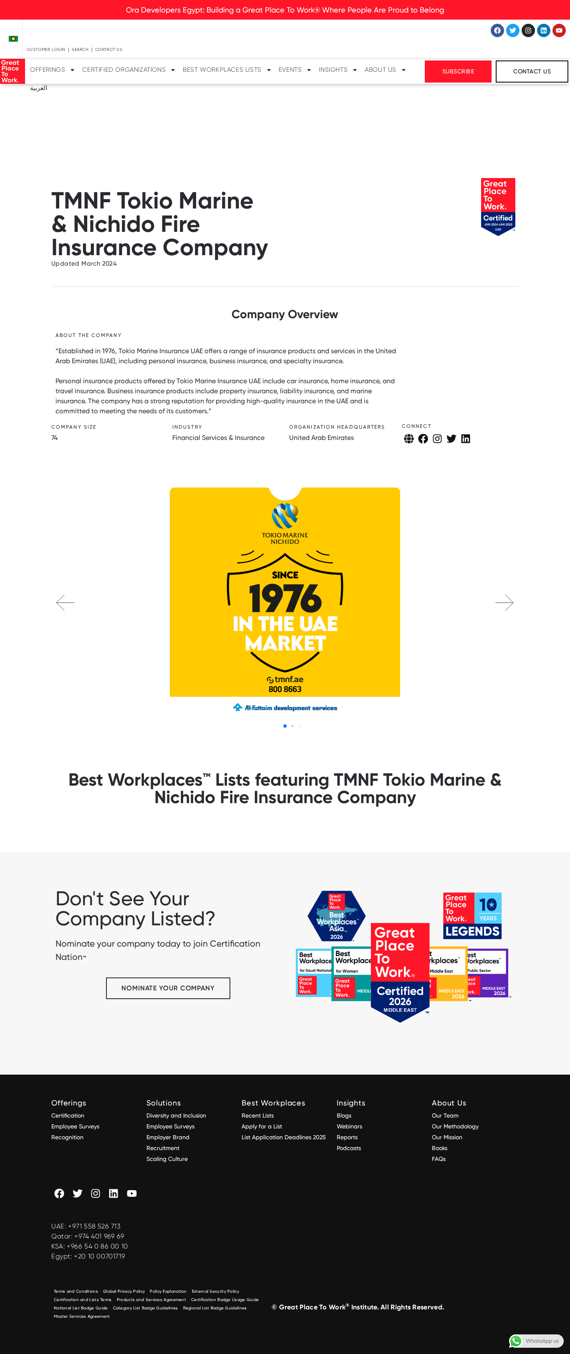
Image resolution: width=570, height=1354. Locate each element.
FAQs (439, 1159)
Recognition (67, 1137)
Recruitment (162, 1148)
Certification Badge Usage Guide (225, 1299)
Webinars (349, 1126)
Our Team (445, 1115)
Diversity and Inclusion (176, 1115)
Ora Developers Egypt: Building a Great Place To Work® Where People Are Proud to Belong (285, 9)
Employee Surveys (75, 1126)
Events (290, 69)
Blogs (344, 1115)
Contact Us (109, 49)
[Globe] (409, 439)
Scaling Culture (167, 1159)
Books (439, 1148)
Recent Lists (258, 1115)
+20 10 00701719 (99, 1256)
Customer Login (46, 49)
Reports (347, 1137)
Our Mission (447, 1137)
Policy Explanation (168, 1291)
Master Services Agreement (82, 1316)
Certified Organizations (124, 69)
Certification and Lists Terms (83, 1299)
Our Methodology (456, 1126)
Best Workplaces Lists (222, 69)
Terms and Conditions (76, 1291)
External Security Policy (215, 1291)
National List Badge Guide (81, 1308)
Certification (67, 1115)
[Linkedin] (543, 30)
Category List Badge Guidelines (145, 1308)
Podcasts (349, 1148)
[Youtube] (559, 30)
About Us (380, 69)
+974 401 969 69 (99, 1236)
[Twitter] (513, 30)
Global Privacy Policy (124, 1291)
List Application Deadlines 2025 (284, 1137)
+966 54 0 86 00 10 (97, 1246)
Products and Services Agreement (151, 1299)
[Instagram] (528, 30)
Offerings (47, 69)
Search (80, 49)
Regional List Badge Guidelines (215, 1308)
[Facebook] (497, 30)
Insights (333, 69)
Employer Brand (167, 1137)
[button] (504, 603)
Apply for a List (262, 1126)
